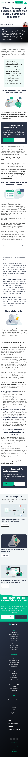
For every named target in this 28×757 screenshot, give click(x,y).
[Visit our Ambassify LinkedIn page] (17, 739)
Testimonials (14, 657)
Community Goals (14, 638)
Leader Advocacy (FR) (14, 684)
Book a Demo (19, 2)
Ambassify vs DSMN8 (14, 662)
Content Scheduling (14, 647)
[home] (7, 2)
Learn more (20, 140)
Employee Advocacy (14, 679)
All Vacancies (14, 698)
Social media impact (14, 688)
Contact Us (14, 707)
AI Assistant (14, 642)
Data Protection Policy (14, 746)
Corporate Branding (14, 677)
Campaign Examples (14, 671)
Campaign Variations (14, 636)
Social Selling (14, 690)
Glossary (14, 675)
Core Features (14, 632)
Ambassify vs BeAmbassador (14, 668)
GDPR (14, 749)
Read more (5, 524)
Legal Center (14, 713)
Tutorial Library (14, 666)
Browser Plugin (14, 640)
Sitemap (14, 686)
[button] (25, 2)
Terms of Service (14, 742)
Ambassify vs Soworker (14, 664)
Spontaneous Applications (14, 699)
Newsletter (14, 683)
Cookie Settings (14, 751)
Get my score (8, 140)
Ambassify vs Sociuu (14, 658)
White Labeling (14, 643)
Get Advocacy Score (8, 617)
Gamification (14, 649)
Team (14, 709)
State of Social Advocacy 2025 (14, 681)
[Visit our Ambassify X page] (14, 739)
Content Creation (14, 645)
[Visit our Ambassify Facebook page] (11, 739)
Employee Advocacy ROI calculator (14, 670)
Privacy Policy (14, 744)
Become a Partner (14, 711)
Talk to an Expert (21, 617)
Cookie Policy (14, 747)
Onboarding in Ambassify (14, 660)
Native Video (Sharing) (14, 634)
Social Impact (14, 673)
